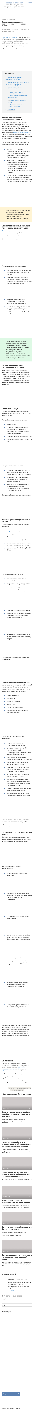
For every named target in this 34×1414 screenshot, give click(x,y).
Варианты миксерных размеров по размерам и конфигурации (17, 84)
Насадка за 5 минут (16, 92)
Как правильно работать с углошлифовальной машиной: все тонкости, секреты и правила (16, 1144)
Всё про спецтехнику (14, 3)
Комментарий (6, 1312)
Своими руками (23, 1088)
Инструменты (25, 29)
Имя (4, 1299)
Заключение (11, 109)
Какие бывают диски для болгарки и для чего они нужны (16, 1201)
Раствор (12, 1088)
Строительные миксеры (9, 38)
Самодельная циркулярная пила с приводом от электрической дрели (17, 1257)
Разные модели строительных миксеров (15, 231)
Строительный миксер (16, 1090)
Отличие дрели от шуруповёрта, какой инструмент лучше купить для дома (16, 1114)
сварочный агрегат (13, 531)
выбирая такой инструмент (22, 132)
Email (4, 1305)
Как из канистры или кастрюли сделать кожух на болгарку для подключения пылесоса (16, 1174)
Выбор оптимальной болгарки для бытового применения (17, 1228)
